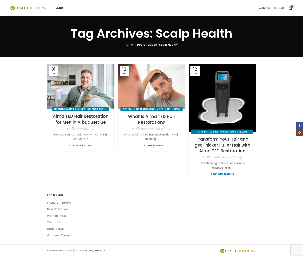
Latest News (55, 229)
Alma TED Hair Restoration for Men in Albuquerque (81, 119)
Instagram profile (59, 203)
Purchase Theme (58, 235)
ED (55, 108)
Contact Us (55, 222)
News (176, 109)
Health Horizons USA (153, 128)
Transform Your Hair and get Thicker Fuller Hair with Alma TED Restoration (222, 145)
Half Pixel (100, 250)
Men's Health (99, 108)
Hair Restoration (80, 108)
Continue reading (81, 145)
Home (129, 45)
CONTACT (279, 8)
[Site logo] (28, 8)
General (63, 108)
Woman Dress (56, 216)
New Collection (57, 209)
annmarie (82, 128)
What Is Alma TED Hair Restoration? (151, 119)
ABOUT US (264, 8)
